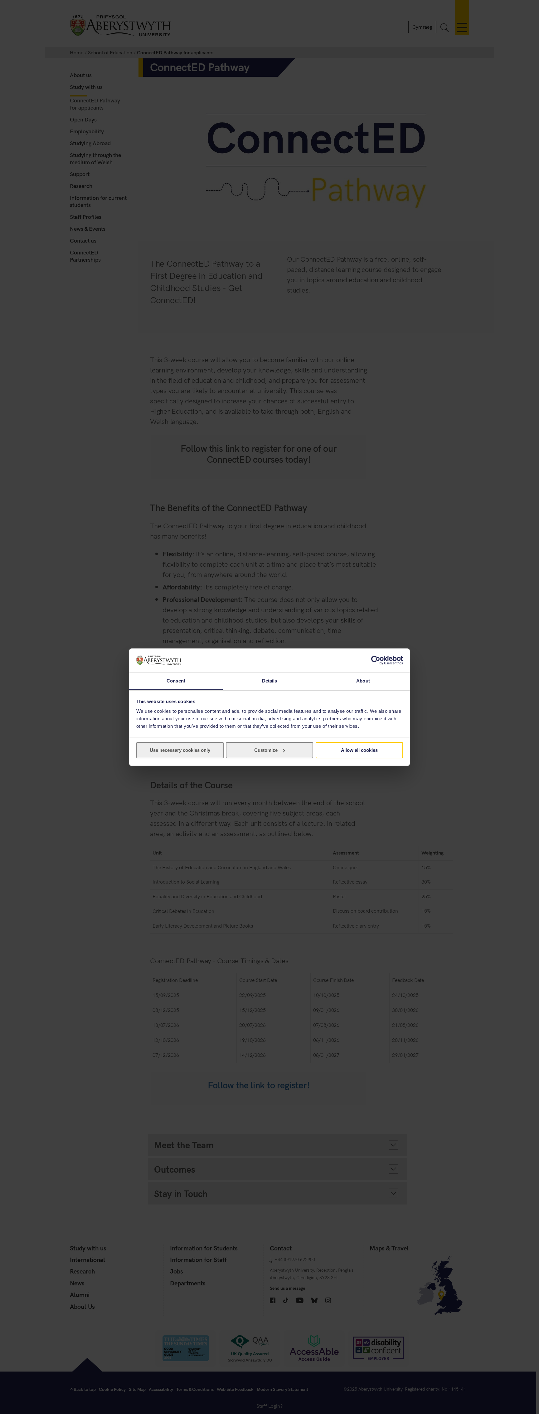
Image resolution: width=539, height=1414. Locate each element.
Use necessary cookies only (180, 750)
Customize (266, 750)
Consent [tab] (176, 680)
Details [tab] (269, 680)
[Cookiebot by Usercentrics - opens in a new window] (375, 660)
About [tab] (363, 680)
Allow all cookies (359, 750)
